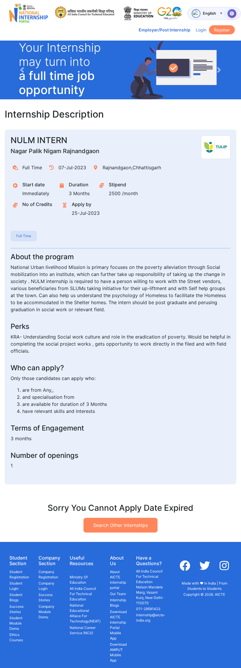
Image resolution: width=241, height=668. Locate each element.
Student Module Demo (15, 623)
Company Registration (48, 574)
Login (201, 29)
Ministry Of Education (79, 580)
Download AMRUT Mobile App (118, 652)
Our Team (118, 594)
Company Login (46, 586)
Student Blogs (15, 597)
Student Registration (19, 574)
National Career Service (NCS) (83, 630)
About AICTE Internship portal (118, 580)
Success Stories (16, 609)
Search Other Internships (120, 525)
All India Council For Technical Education (83, 593)
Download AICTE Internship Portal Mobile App (118, 625)
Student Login (15, 586)
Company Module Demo (46, 611)
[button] (22, 70)
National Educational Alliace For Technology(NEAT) (85, 613)
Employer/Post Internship (164, 29)
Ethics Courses (16, 637)
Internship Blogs (118, 602)
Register (222, 29)
